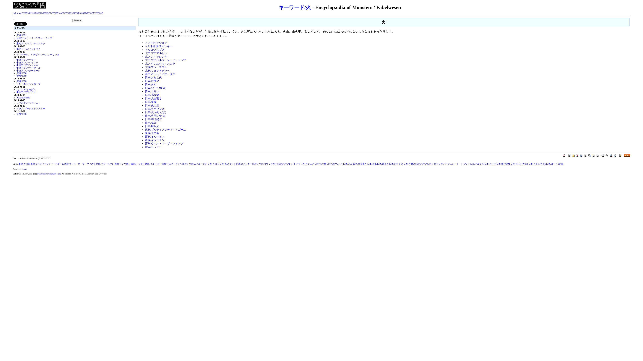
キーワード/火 (295, 7)
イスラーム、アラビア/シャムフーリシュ (37, 54)
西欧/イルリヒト (154, 136)
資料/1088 (21, 81)
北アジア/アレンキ (156, 56)
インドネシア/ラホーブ (28, 84)
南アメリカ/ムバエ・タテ (160, 74)
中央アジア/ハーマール (28, 68)
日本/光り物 (152, 94)
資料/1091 (21, 35)
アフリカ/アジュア (156, 42)
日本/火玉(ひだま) (155, 112)
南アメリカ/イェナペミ (28, 49)
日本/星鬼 (150, 101)
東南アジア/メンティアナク (30, 43)
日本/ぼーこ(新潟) (155, 88)
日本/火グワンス (154, 108)
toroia (24, 169)
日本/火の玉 (152, 105)
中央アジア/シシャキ (27, 65)
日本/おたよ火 (153, 77)
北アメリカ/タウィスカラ (160, 63)
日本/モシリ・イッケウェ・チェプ (34, 38)
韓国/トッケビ (153, 147)
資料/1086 (21, 114)
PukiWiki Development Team (49, 174)
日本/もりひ (152, 91)
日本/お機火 (152, 81)
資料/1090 (21, 73)
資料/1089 (21, 75)
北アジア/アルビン (156, 53)
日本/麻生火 (152, 126)
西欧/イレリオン (154, 140)
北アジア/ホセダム (26, 89)
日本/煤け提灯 (153, 119)
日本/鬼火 (150, 122)
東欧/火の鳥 (152, 133)
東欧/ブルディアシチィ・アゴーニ (165, 129)
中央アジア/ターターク (28, 70)
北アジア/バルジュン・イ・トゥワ (165, 60)
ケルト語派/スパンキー (158, 46)
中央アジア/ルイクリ (27, 62)
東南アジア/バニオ (26, 92)
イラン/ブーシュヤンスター (30, 108)
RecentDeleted (23, 97)
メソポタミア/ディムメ (28, 103)
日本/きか (150, 84)
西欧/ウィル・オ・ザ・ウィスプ (164, 143)
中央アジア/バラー (26, 59)
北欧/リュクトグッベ (157, 70)
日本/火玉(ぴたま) (155, 115)
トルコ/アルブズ (154, 49)
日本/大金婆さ (153, 98)
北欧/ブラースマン (156, 67)
